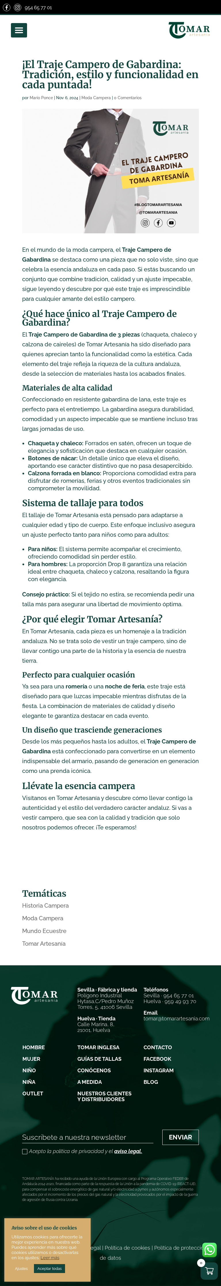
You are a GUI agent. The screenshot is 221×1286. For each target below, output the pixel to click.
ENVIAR (180, 1137)
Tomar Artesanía (44, 943)
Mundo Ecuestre (44, 931)
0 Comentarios (128, 97)
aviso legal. (128, 1151)
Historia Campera (45, 905)
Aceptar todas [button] (49, 1268)
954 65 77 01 (38, 7)
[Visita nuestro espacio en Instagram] (17, 7)
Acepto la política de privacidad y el (85, 1151)
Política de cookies (127, 1248)
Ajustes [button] (21, 1268)
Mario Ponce (41, 97)
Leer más (50, 1257)
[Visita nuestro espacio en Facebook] (6, 7)
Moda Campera (96, 97)
